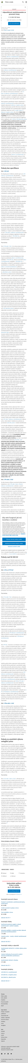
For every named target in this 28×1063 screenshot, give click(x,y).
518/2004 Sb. (10, 259)
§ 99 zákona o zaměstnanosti (16, 632)
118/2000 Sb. (16, 236)
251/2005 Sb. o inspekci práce (9, 974)
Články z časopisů (5, 1011)
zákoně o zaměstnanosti (7, 103)
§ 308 (13, 119)
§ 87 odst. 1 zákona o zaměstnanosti (12, 419)
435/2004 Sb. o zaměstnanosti (9, 972)
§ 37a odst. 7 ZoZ (7, 597)
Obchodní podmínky (5, 1048)
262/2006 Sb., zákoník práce (8, 977)
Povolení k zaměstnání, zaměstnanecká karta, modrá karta (13, 902)
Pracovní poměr (4, 1002)
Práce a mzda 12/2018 (9, 30)
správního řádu (5, 332)
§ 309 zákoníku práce (21, 119)
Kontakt (3, 1031)
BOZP (2, 1005)
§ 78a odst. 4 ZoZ (9, 703)
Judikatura (3, 1013)
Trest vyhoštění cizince (7, 912)
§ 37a (5, 570)
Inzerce (2, 1033)
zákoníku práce (11, 422)
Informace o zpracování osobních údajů (10, 1046)
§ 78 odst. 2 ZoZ (8, 479)
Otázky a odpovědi (5, 1017)
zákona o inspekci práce (17, 105)
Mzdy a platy (4, 996)
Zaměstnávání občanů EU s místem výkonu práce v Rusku (14, 949)
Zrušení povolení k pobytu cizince (10, 908)
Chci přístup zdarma (14, 891)
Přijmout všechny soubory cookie (14, 539)
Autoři (2, 1035)
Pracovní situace (5, 1019)
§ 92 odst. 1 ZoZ (18, 439)
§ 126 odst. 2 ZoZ (7, 246)
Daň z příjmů (4, 998)
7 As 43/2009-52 (13, 554)
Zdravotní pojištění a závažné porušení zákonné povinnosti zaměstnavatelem (13, 931)
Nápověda (3, 1039)
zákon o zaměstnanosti (17, 258)
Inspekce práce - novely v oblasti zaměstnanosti (13, 936)
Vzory (2, 1023)
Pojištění (3, 1000)
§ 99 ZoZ (10, 570)
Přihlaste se (19, 894)
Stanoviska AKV (4, 1015)
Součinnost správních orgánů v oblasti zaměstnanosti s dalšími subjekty (11, 925)
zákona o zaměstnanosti (12, 56)
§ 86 (16, 681)
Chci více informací (14, 23)
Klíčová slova (4, 1037)
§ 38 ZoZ (6, 171)
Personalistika (4, 1003)
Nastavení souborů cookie (7, 1049)
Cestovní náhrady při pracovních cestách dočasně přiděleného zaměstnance (11, 955)
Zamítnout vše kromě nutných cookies (14, 543)
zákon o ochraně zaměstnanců (9, 266)
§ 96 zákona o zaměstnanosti (11, 691)
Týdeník (3, 1041)
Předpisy (3, 1021)
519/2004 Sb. (19, 261)
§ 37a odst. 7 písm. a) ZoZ (9, 778)
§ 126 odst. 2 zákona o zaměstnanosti (14, 232)
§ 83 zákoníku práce (8, 308)
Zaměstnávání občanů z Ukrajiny (9, 960)
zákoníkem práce (7, 272)
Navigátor (3, 1025)
